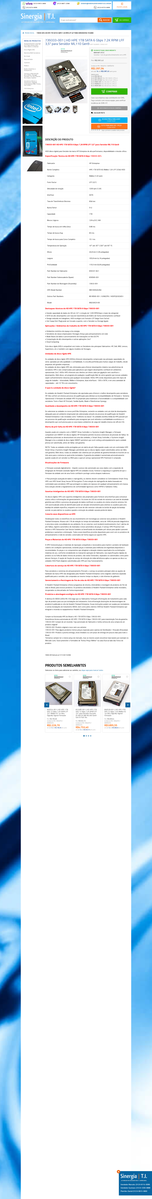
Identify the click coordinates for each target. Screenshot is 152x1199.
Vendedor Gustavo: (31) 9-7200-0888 (135, 1187)
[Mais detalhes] (58, 693)
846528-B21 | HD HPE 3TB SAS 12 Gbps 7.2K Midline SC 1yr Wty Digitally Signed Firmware (115, 712)
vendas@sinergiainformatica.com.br (96, 3)
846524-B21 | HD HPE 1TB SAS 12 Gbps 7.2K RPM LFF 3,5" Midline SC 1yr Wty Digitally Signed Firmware (57, 712)
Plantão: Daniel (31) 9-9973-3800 (134, 1191)
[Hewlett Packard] (66, 50)
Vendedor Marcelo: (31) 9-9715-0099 (135, 1184)
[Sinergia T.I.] (38, 18)
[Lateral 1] (33, 108)
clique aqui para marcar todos (92, 670)
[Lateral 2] (33, 141)
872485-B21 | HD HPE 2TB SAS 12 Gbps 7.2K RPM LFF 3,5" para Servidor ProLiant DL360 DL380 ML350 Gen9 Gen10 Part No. (86, 713)
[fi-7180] (33, 164)
